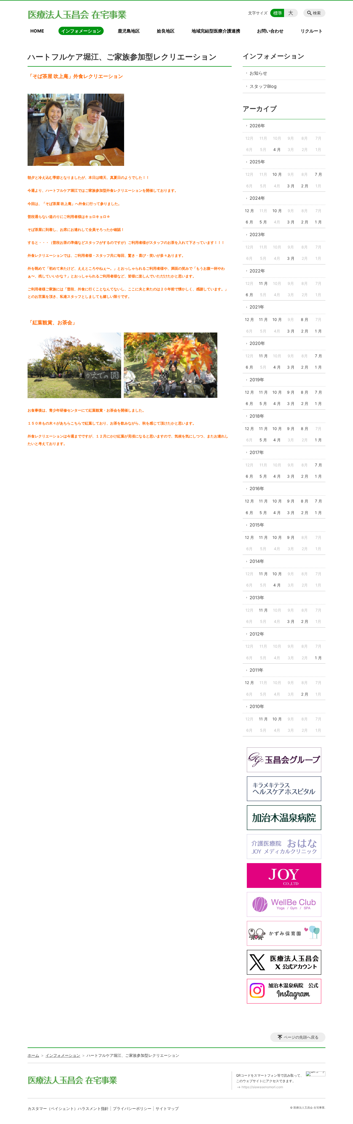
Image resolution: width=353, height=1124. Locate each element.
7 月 (318, 174)
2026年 (257, 125)
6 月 (249, 222)
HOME (37, 31)
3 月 (291, 185)
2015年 (257, 525)
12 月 (249, 210)
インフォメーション (81, 31)
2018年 (257, 416)
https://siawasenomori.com (262, 1087)
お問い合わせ (270, 31)
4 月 (277, 149)
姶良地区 (166, 31)
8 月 (304, 319)
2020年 (257, 343)
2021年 (257, 307)
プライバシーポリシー (132, 1108)
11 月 (263, 283)
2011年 (256, 670)
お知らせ (258, 73)
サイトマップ (167, 1108)
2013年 (257, 597)
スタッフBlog (263, 86)
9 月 (291, 392)
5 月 (263, 222)
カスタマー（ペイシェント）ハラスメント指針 (68, 1108)
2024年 (257, 198)
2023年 (257, 234)
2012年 (257, 634)
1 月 (318, 222)
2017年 (257, 452)
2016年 (257, 488)
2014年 (257, 561)
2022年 (257, 271)
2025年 (257, 161)
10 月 (277, 174)
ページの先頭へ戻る (301, 1037)
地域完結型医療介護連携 (216, 31)
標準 (277, 13)
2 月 (304, 185)
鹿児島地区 (129, 31)
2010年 (257, 706)
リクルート (312, 31)
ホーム (33, 1055)
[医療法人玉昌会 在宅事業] (77, 14)
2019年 (257, 379)
